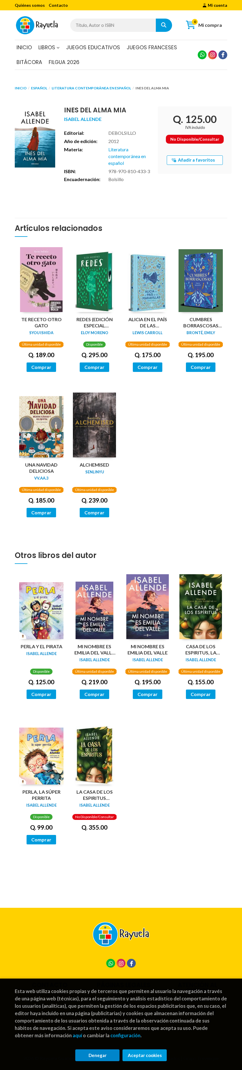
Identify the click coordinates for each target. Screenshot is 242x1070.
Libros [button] (47, 47)
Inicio (21, 88)
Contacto (58, 5)
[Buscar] (164, 25)
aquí (77, 1035)
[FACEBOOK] (222, 54)
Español (39, 88)
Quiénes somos (30, 5)
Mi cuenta (217, 5)
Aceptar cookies (145, 1055)
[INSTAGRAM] (212, 54)
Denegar (98, 1055)
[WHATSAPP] (202, 54)
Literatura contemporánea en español (91, 88)
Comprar (41, 367)
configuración (125, 1035)
